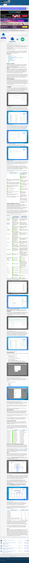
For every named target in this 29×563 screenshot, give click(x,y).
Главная (2, 4)
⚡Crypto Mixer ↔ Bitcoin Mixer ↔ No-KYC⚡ (9, 540)
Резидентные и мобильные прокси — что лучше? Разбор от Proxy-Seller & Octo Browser (10, 548)
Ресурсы (13, 4)
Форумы (5, 4)
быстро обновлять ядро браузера (16, 421)
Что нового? (9, 4)
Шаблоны (8, 144)
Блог (16, 4)
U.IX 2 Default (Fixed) (3, 557)
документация (22, 414)
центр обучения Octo (9, 163)
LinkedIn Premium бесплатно (7, 545)
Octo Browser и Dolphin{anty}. (19, 50)
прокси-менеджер (9, 126)
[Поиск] (28, 4)
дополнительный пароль (21, 449)
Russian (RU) (7, 557)
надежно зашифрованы (20, 448)
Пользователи (20, 4)
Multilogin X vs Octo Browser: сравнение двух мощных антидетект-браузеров (9, 551)
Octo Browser (2, 31)
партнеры (8, 526)
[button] (14, 4)
